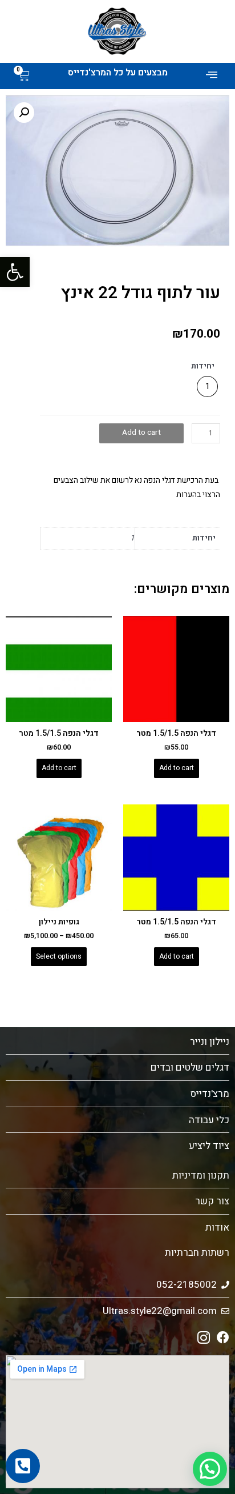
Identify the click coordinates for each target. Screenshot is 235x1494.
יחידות (202, 366)
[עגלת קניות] (23, 76)
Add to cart (141, 432)
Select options (59, 956)
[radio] (207, 386)
